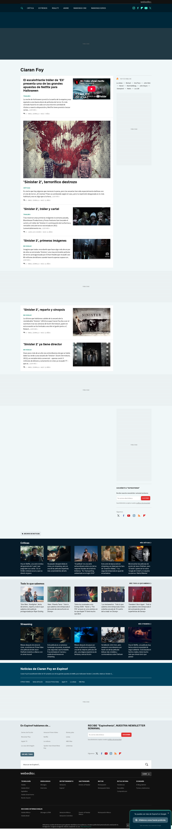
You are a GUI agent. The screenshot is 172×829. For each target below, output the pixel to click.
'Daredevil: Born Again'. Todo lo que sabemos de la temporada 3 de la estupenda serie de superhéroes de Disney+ (139, 607)
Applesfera (24, 791)
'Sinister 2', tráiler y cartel (41, 209)
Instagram (133, 8)
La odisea (119, 83)
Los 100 (136, 89)
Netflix (46, 737)
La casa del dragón (27, 746)
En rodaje (27, 246)
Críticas (26, 188)
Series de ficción (38, 682)
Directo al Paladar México (84, 813)
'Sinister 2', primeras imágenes (44, 240)
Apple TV (64, 682)
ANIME (66, 8)
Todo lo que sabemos (32, 583)
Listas (68, 737)
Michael (128, 83)
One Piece (137, 83)
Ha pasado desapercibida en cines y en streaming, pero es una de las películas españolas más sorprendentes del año (58, 567)
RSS (139, 515)
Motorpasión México (104, 812)
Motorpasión (102, 785)
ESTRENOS (42, 8)
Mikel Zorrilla (33, 114)
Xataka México (25, 812)
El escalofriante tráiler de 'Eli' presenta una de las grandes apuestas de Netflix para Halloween (43, 85)
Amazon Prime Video (52, 682)
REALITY (55, 8)
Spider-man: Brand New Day (52, 747)
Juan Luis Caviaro (34, 232)
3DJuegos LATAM (45, 812)
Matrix (129, 89)
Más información (86, 827)
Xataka (23, 785)
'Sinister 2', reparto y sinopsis (44, 310)
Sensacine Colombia (66, 816)
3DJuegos (43, 785)
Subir (145, 774)
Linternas (69, 746)
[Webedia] (146, 1)
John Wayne (143, 86)
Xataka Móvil (25, 788)
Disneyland (120, 89)
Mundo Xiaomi (26, 798)
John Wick (147, 83)
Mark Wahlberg (131, 86)
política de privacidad (143, 503)
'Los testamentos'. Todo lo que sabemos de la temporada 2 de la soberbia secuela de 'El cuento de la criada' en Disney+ (112, 607)
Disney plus (70, 732)
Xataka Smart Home (27, 795)
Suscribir (145, 498)
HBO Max (82, 682)
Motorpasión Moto (104, 788)
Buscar (147, 764)
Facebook (137, 8)
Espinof (62, 788)
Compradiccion (122, 791)
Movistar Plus (26, 737)
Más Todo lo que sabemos (139, 583)
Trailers (26, 96)
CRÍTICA (30, 8)
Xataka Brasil (25, 816)
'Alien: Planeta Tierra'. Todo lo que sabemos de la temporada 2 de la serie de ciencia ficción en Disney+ (58, 607)
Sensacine (63, 785)
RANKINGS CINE (79, 8)
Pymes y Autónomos (143, 788)
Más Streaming (144, 624)
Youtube (146, 8)
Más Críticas (145, 543)
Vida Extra (43, 788)
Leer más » (33, 110)
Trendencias (121, 785)
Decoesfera (120, 788)
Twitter (150, 8)
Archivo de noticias (32, 534)
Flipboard (142, 8)
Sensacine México (65, 812)
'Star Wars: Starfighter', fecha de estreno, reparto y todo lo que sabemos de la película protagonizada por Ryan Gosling (32, 607)
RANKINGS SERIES (98, 8)
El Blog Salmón (141, 785)
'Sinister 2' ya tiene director (42, 344)
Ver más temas (27, 754)
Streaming (26, 624)
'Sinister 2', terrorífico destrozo (50, 182)
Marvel (121, 86)
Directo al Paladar (84, 785)
